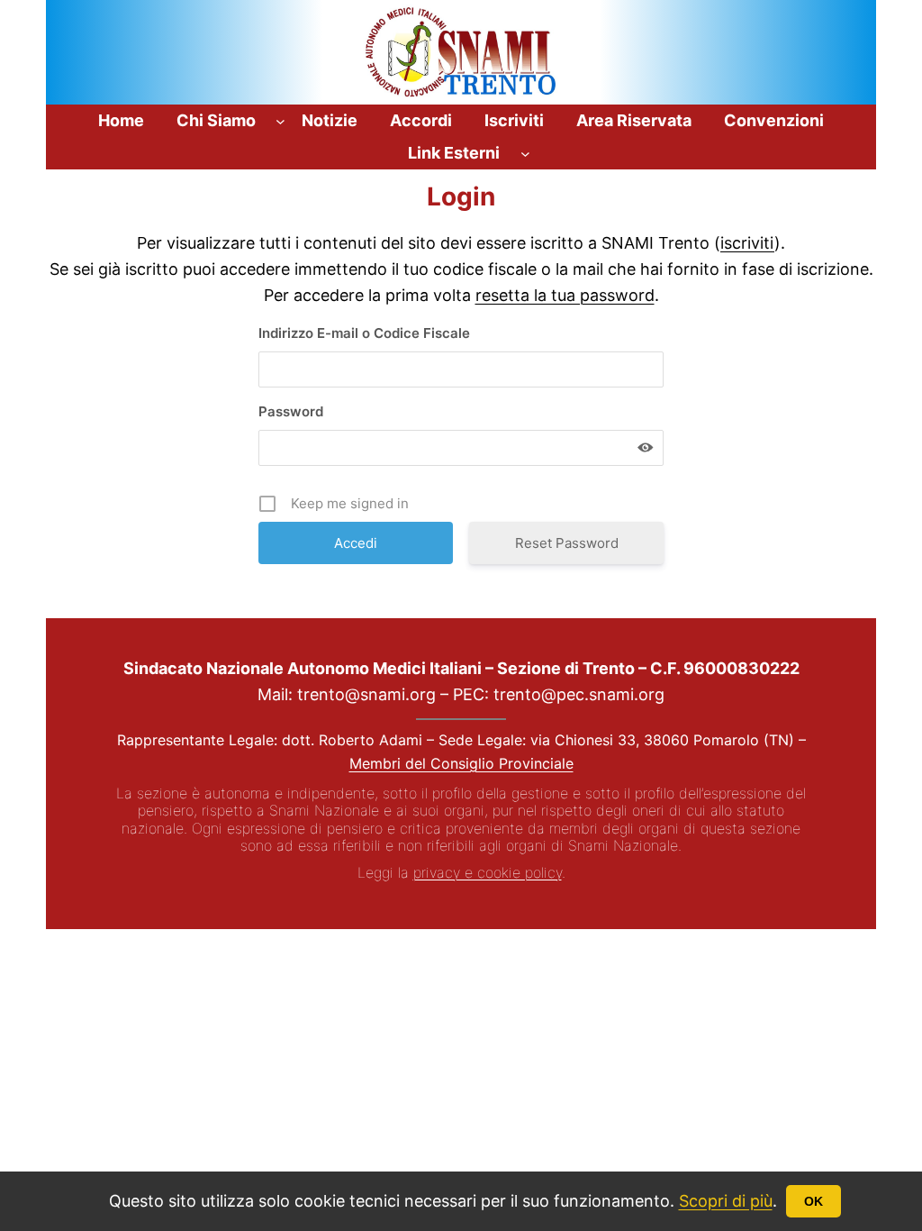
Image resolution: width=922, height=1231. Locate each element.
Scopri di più (726, 1200)
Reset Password (567, 543)
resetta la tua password (565, 295)
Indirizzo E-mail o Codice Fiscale (364, 333)
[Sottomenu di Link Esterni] (525, 154)
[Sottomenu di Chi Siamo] (280, 121)
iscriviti (747, 242)
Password (290, 411)
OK (813, 1201)
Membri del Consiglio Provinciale (461, 763)
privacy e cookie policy (487, 872)
